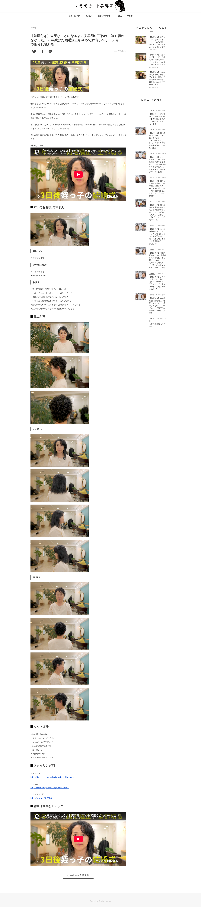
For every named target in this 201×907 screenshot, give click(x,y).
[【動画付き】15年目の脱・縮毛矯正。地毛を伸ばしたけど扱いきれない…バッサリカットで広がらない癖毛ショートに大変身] (141, 296)
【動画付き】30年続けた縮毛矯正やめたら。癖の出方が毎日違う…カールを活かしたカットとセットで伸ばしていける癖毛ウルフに (157, 212)
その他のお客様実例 (78, 875)
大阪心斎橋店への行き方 (157, 325)
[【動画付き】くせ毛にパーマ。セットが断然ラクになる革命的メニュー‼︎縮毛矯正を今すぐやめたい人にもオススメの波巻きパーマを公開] (141, 155)
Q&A (120, 16)
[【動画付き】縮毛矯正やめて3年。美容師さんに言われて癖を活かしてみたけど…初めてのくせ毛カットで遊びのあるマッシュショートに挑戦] (141, 251)
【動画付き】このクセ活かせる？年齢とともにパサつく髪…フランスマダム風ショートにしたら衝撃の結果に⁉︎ (157, 282)
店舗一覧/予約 (74, 16)
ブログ (129, 16)
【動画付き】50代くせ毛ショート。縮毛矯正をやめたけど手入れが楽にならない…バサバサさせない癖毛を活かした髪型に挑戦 (157, 140)
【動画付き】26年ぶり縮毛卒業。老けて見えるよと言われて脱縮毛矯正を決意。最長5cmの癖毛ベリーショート (157, 78)
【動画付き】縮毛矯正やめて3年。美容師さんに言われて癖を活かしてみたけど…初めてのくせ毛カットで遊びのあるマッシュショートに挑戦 (157, 260)
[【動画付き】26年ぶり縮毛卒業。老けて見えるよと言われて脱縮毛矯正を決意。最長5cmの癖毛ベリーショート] (141, 75)
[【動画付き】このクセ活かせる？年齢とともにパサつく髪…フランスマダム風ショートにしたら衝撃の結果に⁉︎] (141, 275)
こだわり (89, 16)
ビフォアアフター (105, 16)
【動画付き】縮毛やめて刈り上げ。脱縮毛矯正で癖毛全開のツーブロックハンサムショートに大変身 (157, 59)
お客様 (33, 28)
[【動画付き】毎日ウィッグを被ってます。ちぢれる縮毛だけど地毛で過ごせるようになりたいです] (141, 40)
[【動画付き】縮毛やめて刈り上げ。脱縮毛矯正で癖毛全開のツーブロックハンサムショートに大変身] (141, 57)
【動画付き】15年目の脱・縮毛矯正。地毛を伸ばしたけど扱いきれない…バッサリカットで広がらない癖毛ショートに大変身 (157, 305)
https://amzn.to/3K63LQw (41, 798)
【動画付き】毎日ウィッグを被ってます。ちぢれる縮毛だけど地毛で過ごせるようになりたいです (157, 42)
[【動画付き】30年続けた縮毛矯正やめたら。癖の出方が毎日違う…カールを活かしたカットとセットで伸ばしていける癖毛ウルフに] (141, 203)
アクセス (153, 319)
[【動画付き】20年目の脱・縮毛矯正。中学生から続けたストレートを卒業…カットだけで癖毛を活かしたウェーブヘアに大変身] (141, 179)
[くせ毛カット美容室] (100, 6)
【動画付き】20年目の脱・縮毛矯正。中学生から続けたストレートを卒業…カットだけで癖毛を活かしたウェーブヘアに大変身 (157, 188)
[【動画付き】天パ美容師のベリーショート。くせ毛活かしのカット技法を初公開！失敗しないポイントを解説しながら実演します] (141, 227)
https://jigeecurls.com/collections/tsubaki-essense (52, 777)
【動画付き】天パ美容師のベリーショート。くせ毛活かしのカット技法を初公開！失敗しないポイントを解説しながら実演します (157, 236)
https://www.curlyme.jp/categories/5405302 (49, 787)
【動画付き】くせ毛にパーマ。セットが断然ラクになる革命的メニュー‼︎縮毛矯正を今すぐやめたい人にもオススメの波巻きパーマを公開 (157, 164)
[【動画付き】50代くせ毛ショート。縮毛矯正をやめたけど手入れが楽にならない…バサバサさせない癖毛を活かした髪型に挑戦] (141, 131)
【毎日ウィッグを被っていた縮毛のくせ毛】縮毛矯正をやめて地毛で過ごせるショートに (157, 119)
